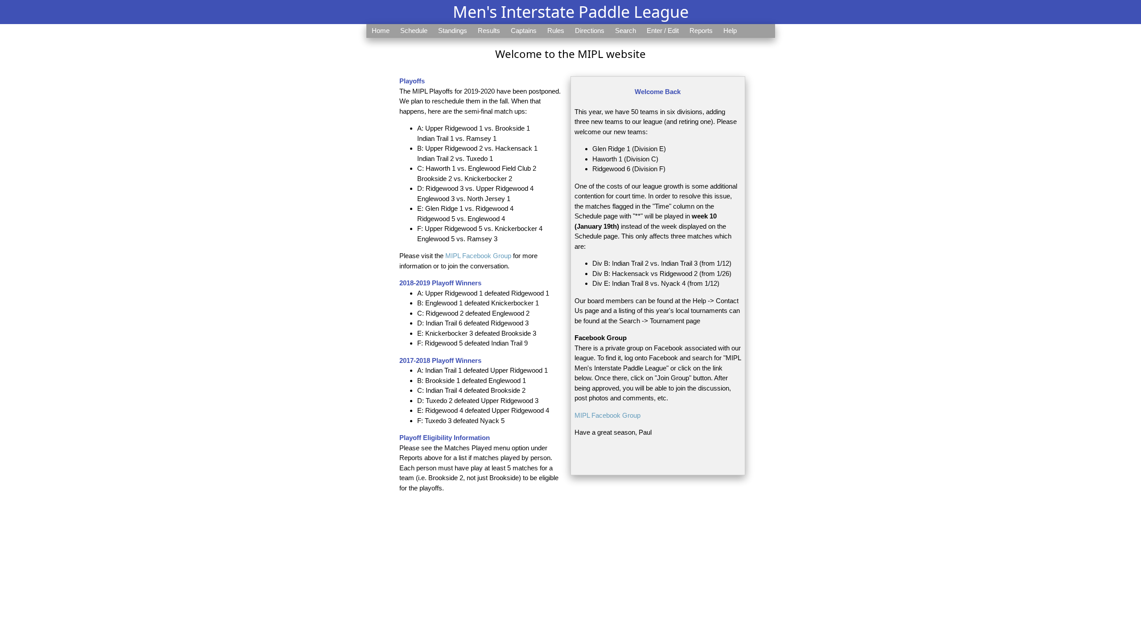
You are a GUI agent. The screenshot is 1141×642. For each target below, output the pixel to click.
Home (381, 30)
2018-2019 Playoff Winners (440, 283)
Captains (524, 30)
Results (489, 30)
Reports (701, 30)
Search (625, 30)
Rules (555, 30)
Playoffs (412, 81)
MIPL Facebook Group (478, 255)
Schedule (413, 30)
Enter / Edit (663, 30)
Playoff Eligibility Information (444, 437)
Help (730, 30)
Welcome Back (658, 91)
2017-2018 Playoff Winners (440, 360)
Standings (452, 30)
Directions (589, 30)
